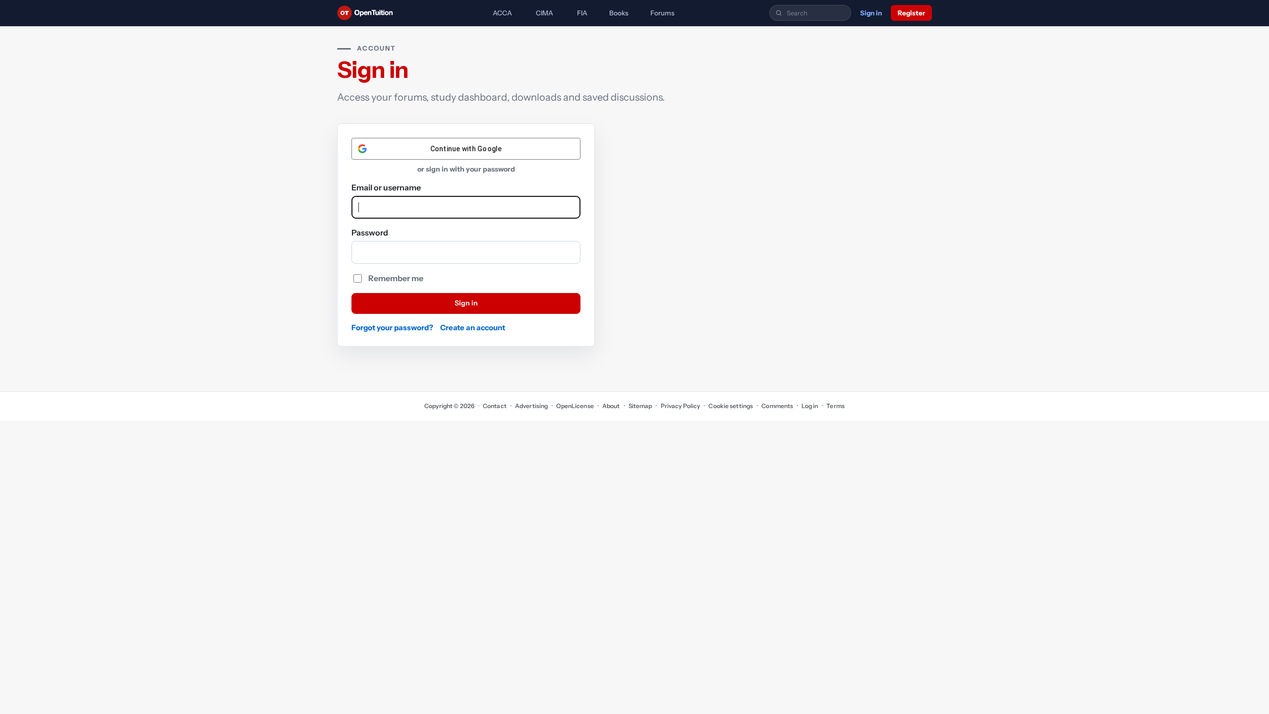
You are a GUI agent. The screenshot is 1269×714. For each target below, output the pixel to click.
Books (619, 13)
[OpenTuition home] (367, 12)
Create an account (472, 327)
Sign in (871, 13)
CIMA (544, 13)
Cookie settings (730, 406)
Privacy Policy (680, 406)
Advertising (531, 406)
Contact (495, 406)
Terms (835, 406)
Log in (810, 406)
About (611, 406)
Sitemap (640, 406)
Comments (777, 406)
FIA (582, 13)
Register (911, 13)
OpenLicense (574, 406)
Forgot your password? (392, 327)
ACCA (502, 13)
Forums (662, 13)
